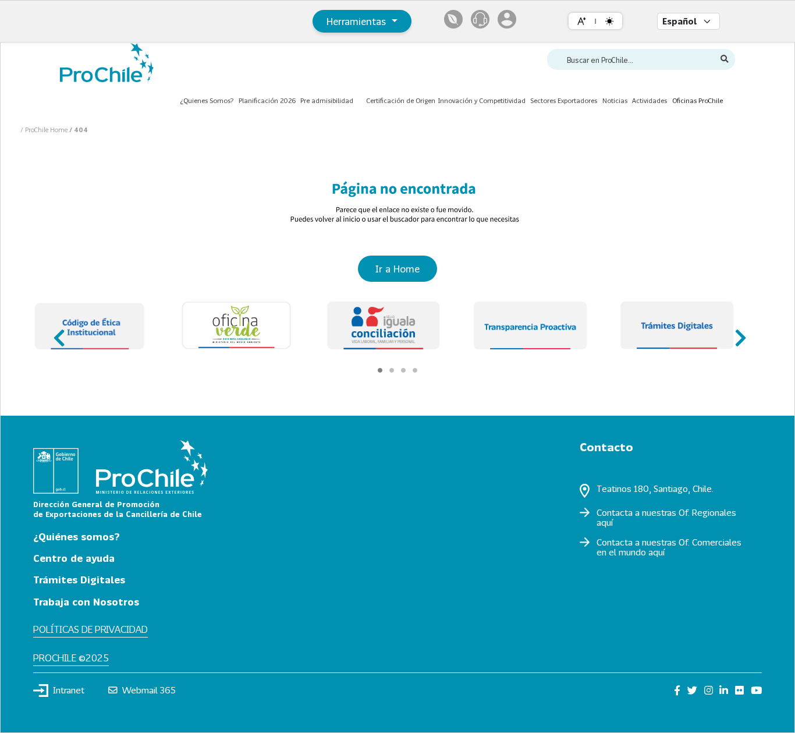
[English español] (688, 21)
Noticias (614, 100)
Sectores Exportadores (563, 100)
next (737, 333)
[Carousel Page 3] (403, 370)
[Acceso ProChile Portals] (507, 19)
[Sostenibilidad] (453, 19)
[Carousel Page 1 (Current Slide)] (380, 370)
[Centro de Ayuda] (480, 19)
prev (58, 333)
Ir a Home (397, 269)
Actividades (649, 100)
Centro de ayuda (74, 558)
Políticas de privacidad (90, 629)
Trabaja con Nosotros (86, 602)
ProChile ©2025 (71, 657)
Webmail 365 (149, 690)
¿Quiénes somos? (76, 536)
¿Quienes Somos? (206, 100)
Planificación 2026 (267, 100)
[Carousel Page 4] (415, 370)
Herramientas (357, 21)
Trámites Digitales (79, 579)
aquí (605, 522)
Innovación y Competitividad (482, 100)
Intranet (68, 690)
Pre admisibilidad (326, 100)
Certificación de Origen (400, 100)
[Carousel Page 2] (391, 370)
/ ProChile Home (44, 129)
